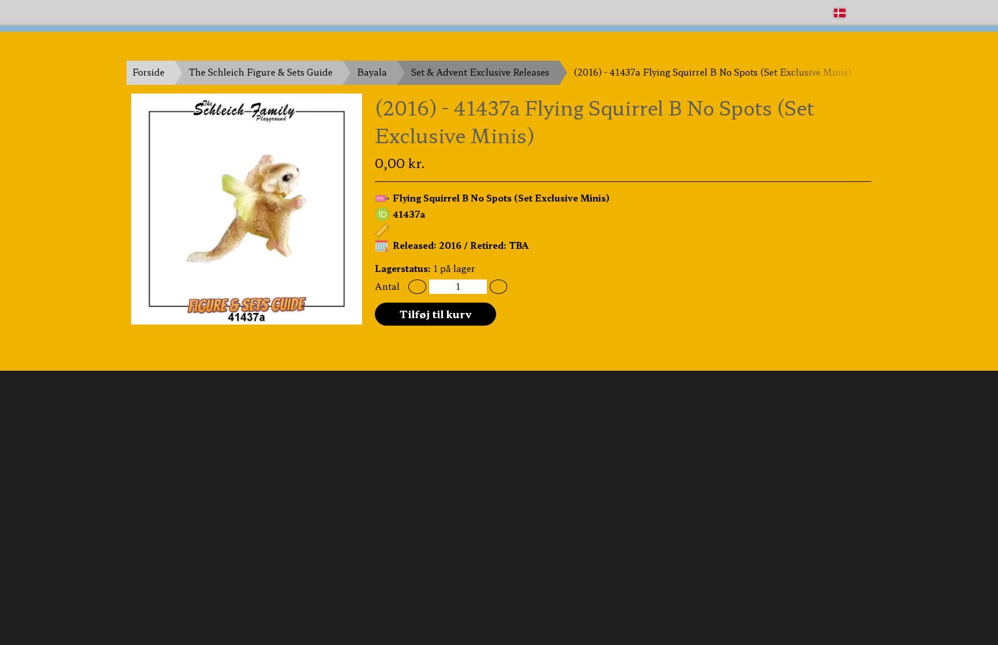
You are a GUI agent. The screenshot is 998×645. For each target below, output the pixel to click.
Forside (148, 72)
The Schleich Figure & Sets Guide (261, 72)
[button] (417, 286)
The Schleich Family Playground (196, 12)
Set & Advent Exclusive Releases (480, 72)
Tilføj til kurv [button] (436, 313)
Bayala (372, 72)
